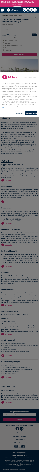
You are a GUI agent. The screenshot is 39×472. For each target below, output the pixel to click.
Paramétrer (19, 113)
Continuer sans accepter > (30, 78)
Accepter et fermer (31, 113)
